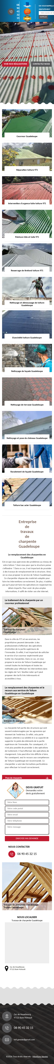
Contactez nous (41, 64)
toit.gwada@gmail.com (24, 1040)
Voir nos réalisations (15, 64)
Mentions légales (40, 1057)
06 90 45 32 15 (18, 12)
